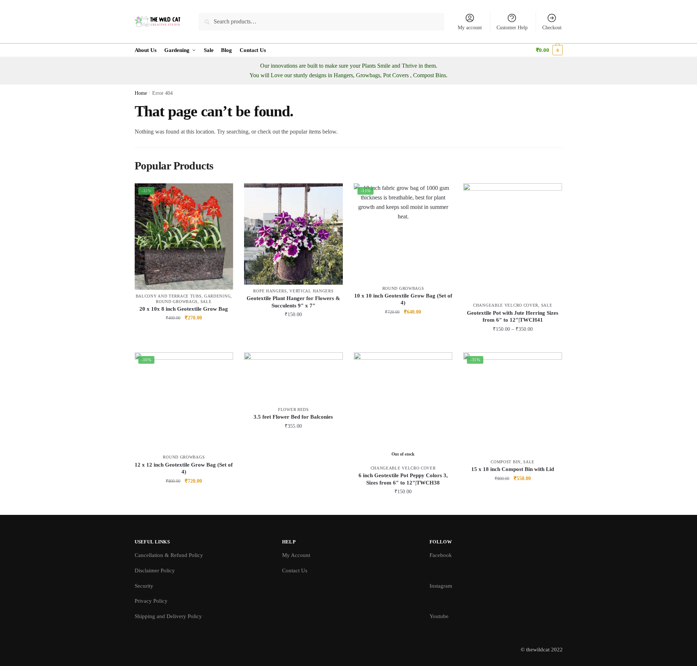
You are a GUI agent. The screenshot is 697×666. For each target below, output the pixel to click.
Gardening (217, 296)
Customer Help (512, 27)
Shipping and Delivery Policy (168, 616)
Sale (206, 301)
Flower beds (293, 409)
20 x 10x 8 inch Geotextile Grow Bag (183, 309)
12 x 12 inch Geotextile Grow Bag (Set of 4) (184, 468)
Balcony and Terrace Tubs (169, 296)
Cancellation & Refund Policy (169, 555)
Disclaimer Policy (155, 570)
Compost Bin (506, 462)
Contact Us (294, 570)
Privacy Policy (151, 601)
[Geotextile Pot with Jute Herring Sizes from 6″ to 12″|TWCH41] (512, 241)
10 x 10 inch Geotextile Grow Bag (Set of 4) (403, 299)
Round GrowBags (177, 301)
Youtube (439, 616)
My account (470, 27)
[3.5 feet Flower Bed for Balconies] (293, 377)
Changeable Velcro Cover (505, 305)
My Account (296, 555)
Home (141, 93)
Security (144, 586)
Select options (513, 343)
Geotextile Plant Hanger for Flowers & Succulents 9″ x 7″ (293, 301)
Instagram (441, 586)
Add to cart (183, 332)
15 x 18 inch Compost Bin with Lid (512, 469)
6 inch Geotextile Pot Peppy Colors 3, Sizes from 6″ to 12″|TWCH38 (403, 479)
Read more (403, 506)
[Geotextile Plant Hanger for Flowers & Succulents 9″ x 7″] (293, 234)
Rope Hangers (269, 291)
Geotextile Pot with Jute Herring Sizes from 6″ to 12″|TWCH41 (512, 316)
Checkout (552, 27)
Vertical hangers (311, 291)
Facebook (441, 555)
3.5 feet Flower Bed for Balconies (293, 417)
